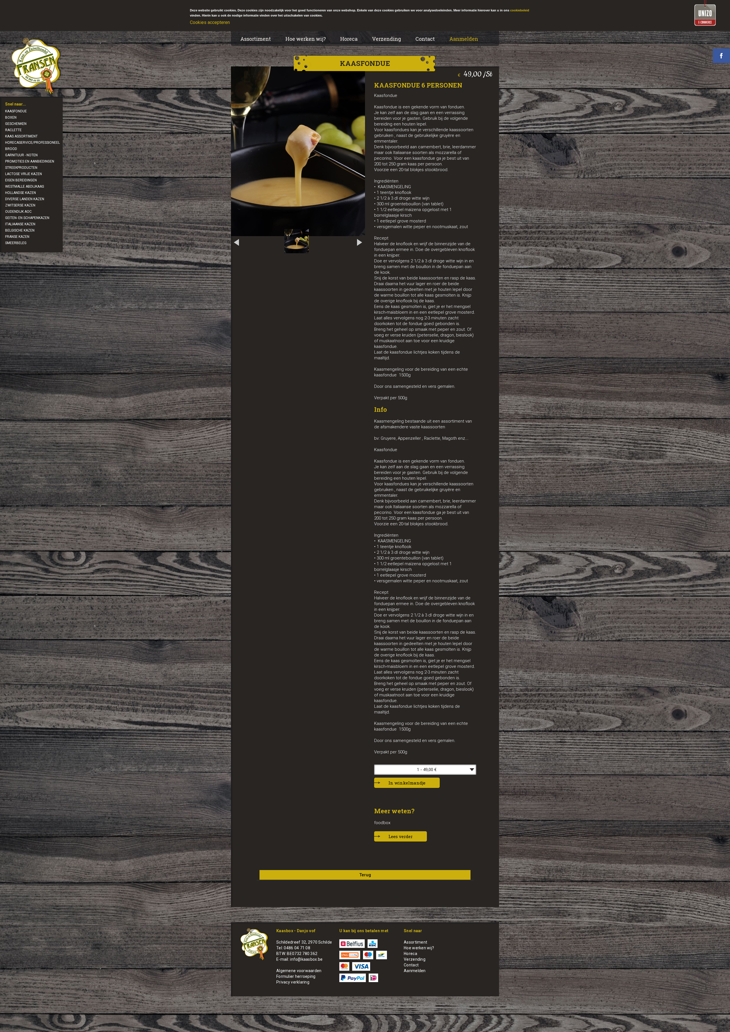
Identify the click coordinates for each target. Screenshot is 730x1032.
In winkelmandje (406, 783)
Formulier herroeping (296, 976)
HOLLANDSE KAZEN (20, 193)
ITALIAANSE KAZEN (20, 224)
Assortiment (255, 38)
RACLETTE (13, 130)
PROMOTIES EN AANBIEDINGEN (29, 161)
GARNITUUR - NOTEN (21, 155)
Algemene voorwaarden (299, 970)
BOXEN (11, 117)
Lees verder (400, 836)
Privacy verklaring (292, 982)
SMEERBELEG (16, 243)
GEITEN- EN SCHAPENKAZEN (27, 218)
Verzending (386, 38)
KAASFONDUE (16, 111)
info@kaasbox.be (306, 959)
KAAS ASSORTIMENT (21, 136)
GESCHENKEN (16, 124)
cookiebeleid (519, 10)
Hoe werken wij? (305, 38)
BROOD (11, 149)
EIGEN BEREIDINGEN (21, 180)
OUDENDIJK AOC (18, 212)
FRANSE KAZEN (17, 237)
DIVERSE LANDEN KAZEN (24, 199)
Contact (425, 38)
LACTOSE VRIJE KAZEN (23, 174)
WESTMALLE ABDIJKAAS (24, 186)
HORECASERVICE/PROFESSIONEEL (32, 143)
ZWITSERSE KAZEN (20, 205)
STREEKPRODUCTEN (21, 168)
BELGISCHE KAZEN (20, 230)
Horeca (349, 38)
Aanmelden (463, 38)
